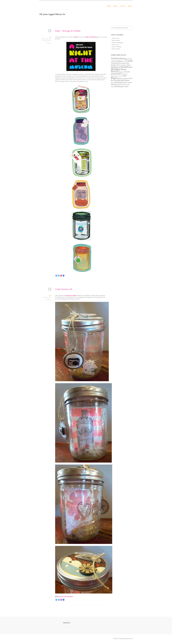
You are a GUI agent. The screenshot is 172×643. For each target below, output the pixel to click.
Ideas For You (115, 44)
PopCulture (124, 78)
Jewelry (127, 72)
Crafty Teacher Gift (63, 289)
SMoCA (76, 37)
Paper (44, 40)
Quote (131, 78)
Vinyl (112, 86)
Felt (118, 65)
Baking (122, 58)
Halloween (115, 67)
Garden (128, 65)
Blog (130, 6)
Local (123, 74)
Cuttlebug (114, 63)
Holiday (115, 69)
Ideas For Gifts (115, 38)
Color (124, 61)
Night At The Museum (91, 37)
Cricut (129, 60)
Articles (115, 58)
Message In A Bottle (71, 295)
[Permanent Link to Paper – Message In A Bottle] (45, 31)
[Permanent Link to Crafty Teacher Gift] (45, 290)
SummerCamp (125, 82)
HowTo (115, 71)
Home (109, 6)
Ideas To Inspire (116, 48)
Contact (123, 6)
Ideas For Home (116, 40)
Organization (114, 76)
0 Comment (48, 299)
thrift (119, 84)
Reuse (49, 297)
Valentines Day (125, 84)
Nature (126, 74)
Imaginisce (121, 72)
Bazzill (127, 58)
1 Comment (48, 42)
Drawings (43, 38)
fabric (127, 63)
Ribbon (112, 82)
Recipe (121, 80)
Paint (125, 76)
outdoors (120, 76)
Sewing (118, 82)
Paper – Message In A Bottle (68, 31)
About (115, 6)
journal (114, 73)
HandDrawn (126, 67)
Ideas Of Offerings (116, 46)
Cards (113, 61)
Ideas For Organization (117, 42)
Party (119, 78)
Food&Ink (122, 65)
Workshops (48, 40)
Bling (130, 58)
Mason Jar (48, 38)
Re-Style (114, 80)
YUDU (126, 86)
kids (119, 74)
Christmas (118, 61)
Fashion (114, 65)
